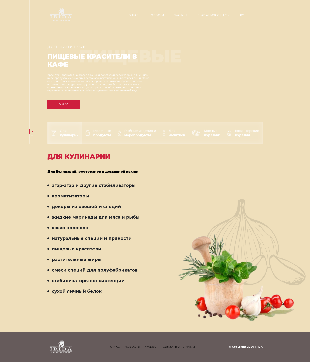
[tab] (65, 133)
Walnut (180, 15)
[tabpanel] (155, 72)
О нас (133, 15)
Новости (156, 15)
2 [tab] (31, 131)
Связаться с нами (214, 15)
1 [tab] (31, 136)
